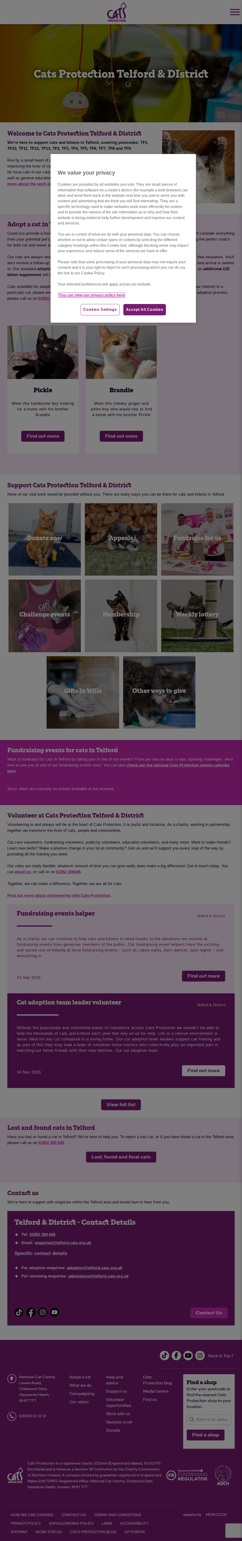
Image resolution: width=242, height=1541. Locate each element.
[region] (123, 238)
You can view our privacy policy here (92, 295)
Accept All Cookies (144, 310)
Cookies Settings (100, 310)
